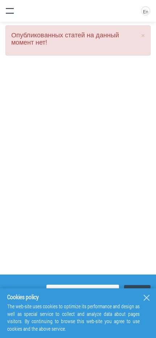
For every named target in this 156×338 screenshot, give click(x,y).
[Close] (146, 298)
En (145, 11)
